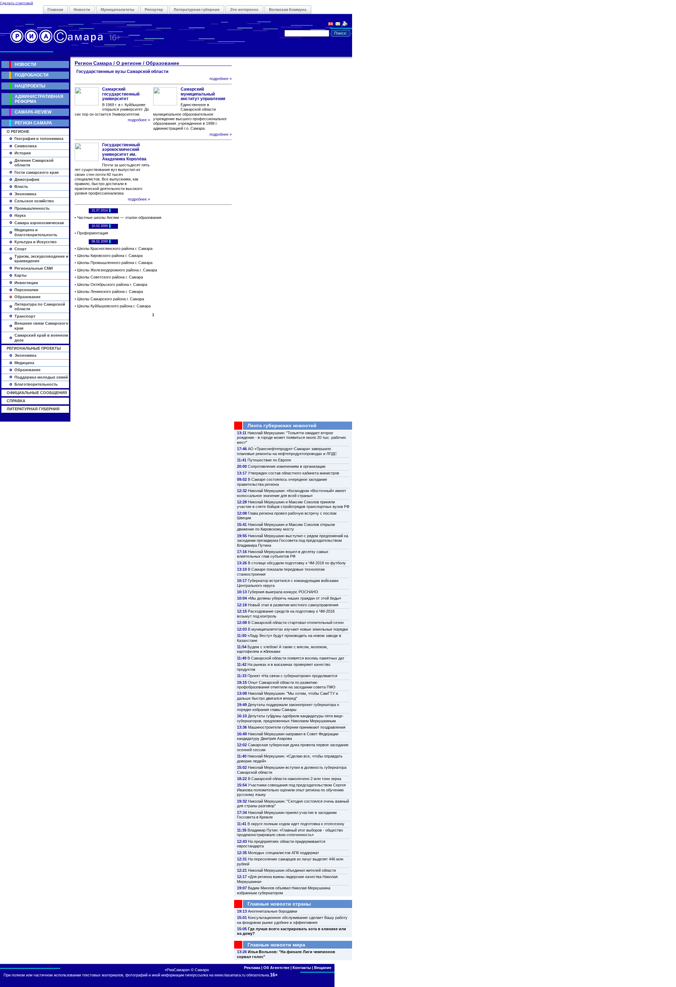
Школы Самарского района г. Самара (110, 299)
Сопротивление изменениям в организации (286, 466)
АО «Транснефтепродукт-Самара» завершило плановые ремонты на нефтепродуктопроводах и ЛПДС (287, 451)
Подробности (32, 75)
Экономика (25, 194)
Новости (82, 9)
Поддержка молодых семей (41, 377)
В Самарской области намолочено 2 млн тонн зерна (294, 779)
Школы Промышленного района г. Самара (114, 262)
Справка (16, 401)
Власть (21, 186)
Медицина (24, 363)
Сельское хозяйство (34, 201)
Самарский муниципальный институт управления (203, 94)
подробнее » (220, 78)
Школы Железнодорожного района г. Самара (117, 270)
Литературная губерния (196, 9)
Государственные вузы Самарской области (122, 71)
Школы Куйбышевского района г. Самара (114, 306)
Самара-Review (33, 112)
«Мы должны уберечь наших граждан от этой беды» (294, 598)
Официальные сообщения (37, 393)
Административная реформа (39, 99)
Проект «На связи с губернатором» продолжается (292, 676)
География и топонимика (38, 138)
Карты (20, 275)
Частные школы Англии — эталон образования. (119, 217)
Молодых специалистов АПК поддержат (283, 853)
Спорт (20, 249)
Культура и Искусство (35, 242)
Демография (26, 179)
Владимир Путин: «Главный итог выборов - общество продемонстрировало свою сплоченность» (290, 832)
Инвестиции (26, 283)
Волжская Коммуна (287, 9)
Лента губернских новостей (282, 425)
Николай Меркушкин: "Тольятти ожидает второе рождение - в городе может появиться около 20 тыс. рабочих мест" (291, 438)
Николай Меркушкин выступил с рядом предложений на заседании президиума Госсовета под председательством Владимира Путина (292, 540)
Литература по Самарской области (39, 306)
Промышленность (32, 208)
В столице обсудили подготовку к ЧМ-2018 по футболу (297, 563)
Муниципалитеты (117, 9)
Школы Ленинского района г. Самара (110, 291)
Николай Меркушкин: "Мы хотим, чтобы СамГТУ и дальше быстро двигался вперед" (287, 695)
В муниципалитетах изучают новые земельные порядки (298, 629)
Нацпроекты (30, 86)
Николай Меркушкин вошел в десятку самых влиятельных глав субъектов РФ (282, 554)
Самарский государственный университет (120, 94)
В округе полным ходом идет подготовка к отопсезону (296, 824)
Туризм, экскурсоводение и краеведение (41, 258)
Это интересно (244, 9)
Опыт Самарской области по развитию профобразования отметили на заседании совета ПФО (286, 684)
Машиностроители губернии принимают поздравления (296, 727)
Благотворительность (36, 384)
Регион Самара (33, 123)
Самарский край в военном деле (41, 337)
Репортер (154, 9)
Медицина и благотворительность (35, 232)
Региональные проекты (34, 348)
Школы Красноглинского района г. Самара (114, 248)
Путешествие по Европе (269, 460)
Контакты (302, 967)
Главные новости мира (276, 945)
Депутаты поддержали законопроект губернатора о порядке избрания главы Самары (288, 707)
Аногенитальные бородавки (272, 911)
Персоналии (26, 290)
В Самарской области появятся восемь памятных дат (296, 658)
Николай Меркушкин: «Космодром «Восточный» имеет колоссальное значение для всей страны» (291, 493)
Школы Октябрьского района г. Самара (112, 284)
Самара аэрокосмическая (39, 223)
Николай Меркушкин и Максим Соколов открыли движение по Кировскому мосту (286, 526)
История (22, 153)
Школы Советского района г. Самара (110, 277)
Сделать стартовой (16, 3)
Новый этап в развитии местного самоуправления (293, 605)
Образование (27, 297)
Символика (25, 146)
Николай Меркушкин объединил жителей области (292, 870)
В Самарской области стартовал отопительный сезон (296, 622)
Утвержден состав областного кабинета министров (293, 473)
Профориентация (92, 233)
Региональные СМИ (33, 268)
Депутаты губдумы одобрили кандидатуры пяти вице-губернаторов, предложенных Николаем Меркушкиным (290, 718)
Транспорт (24, 316)
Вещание (322, 967)
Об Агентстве (276, 967)
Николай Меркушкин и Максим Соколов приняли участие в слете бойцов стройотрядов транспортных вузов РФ (293, 504)
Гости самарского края (36, 172)
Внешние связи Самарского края (41, 325)
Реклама (252, 967)
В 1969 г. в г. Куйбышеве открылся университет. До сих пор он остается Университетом (112, 109)
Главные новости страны (279, 904)
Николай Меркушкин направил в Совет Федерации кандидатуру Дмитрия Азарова (287, 736)
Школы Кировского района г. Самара (110, 255)
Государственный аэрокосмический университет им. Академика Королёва (124, 151)
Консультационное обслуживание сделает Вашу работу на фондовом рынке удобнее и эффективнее (292, 919)
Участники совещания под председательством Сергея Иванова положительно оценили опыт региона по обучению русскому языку (291, 790)
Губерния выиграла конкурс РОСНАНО (283, 592)
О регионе (18, 131)
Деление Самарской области (34, 162)
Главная (55, 9)
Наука (20, 215)
